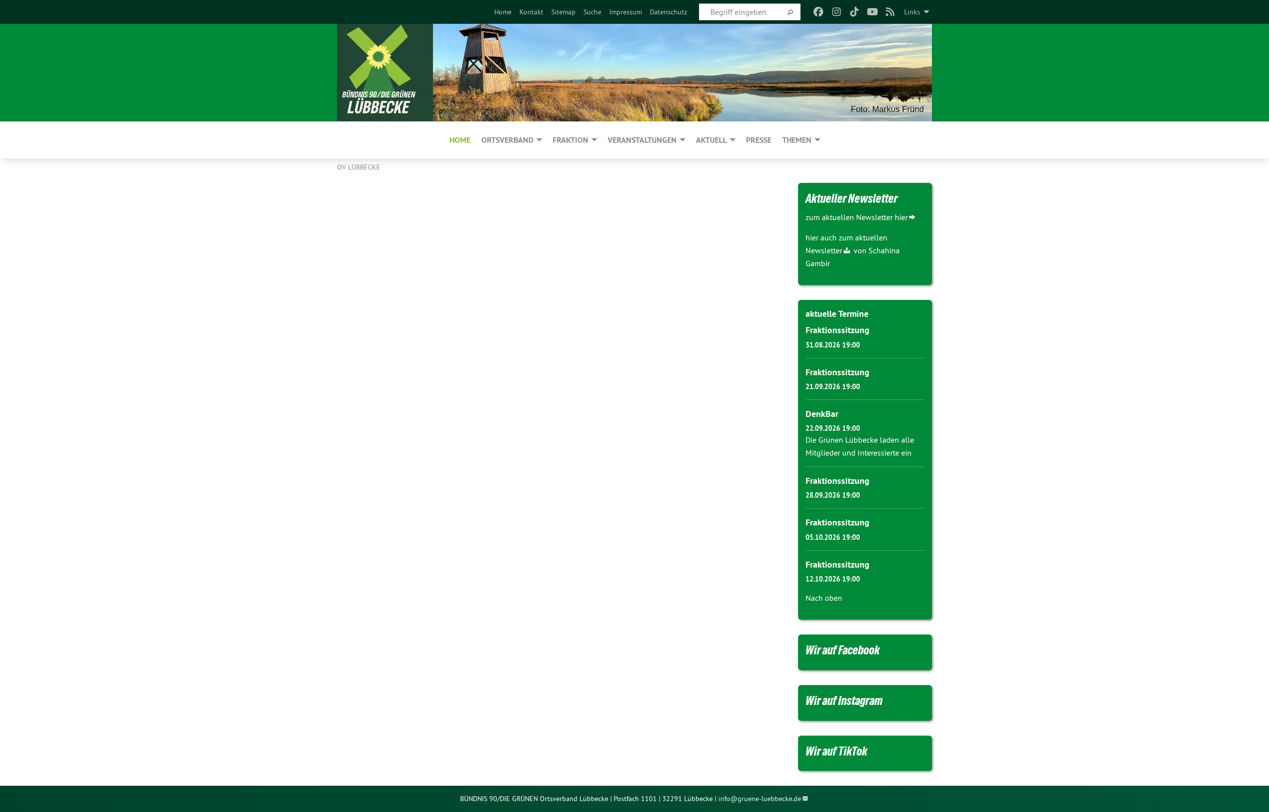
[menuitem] (503, 12)
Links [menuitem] (912, 11)
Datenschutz (668, 11)
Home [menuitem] (460, 140)
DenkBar (822, 413)
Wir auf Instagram (844, 700)
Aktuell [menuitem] (711, 140)
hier (901, 217)
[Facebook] (818, 12)
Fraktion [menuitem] (570, 140)
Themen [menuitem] (796, 140)
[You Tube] (872, 12)
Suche (592, 11)
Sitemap (563, 11)
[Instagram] (836, 12)
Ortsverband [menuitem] (507, 140)
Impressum (625, 11)
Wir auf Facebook (843, 650)
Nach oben (824, 598)
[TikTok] (854, 12)
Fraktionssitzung (837, 330)
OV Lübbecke (358, 167)
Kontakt (531, 11)
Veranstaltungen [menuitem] (642, 140)
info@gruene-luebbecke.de (759, 798)
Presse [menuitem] (758, 140)
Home (503, 11)
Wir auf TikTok (836, 751)
